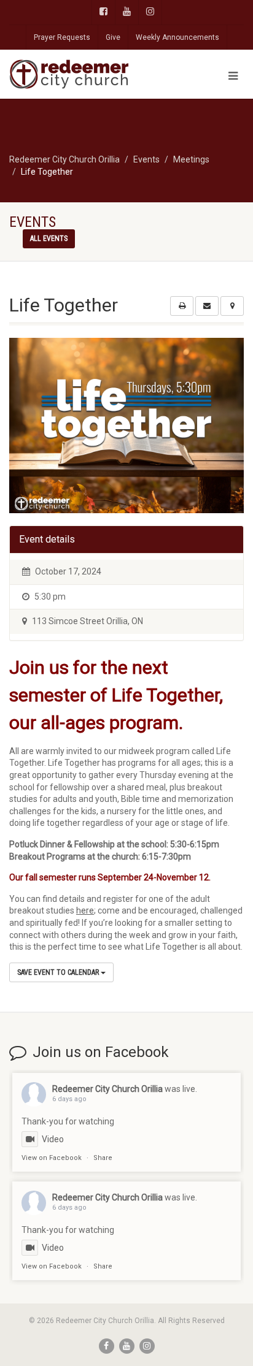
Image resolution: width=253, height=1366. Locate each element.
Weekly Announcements (177, 37)
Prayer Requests (62, 37)
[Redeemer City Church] (84, 74)
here (85, 910)
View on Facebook (51, 1158)
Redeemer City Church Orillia (107, 1089)
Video (53, 1139)
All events (49, 238)
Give (113, 37)
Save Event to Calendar (59, 972)
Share (102, 1158)
